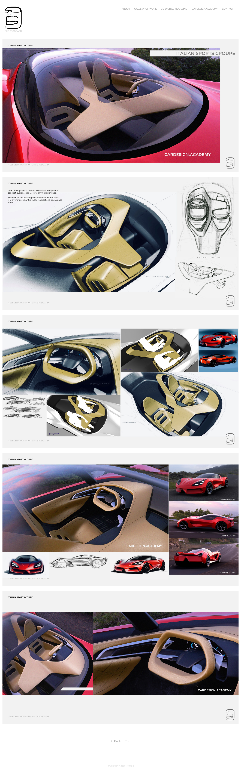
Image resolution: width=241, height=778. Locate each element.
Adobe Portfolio (126, 765)
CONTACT (227, 9)
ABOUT (126, 9)
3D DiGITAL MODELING (174, 9)
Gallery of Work (145, 9)
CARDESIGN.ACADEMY (205, 9)
